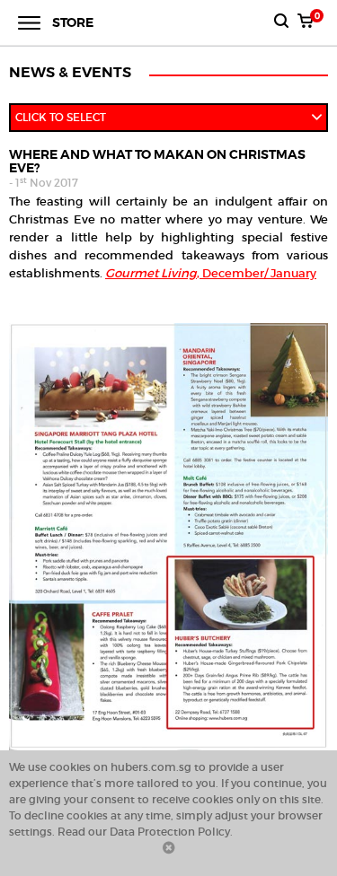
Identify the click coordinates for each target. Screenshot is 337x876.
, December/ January (210, 273)
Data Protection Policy (170, 831)
